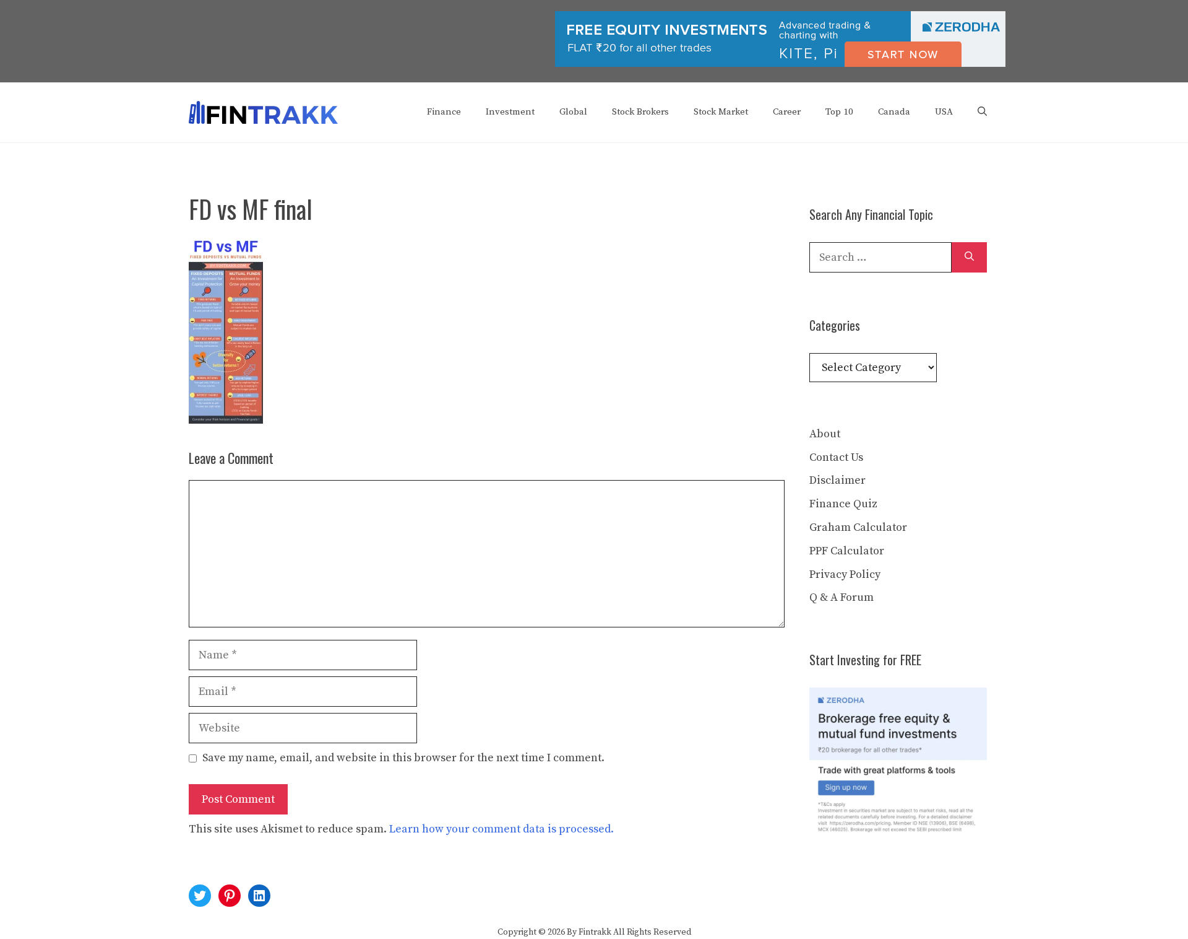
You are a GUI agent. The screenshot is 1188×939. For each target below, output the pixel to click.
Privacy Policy (844, 574)
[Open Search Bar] (982, 112)
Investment (510, 112)
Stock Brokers (640, 112)
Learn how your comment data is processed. (501, 829)
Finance (444, 112)
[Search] (969, 257)
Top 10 (839, 112)
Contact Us (836, 457)
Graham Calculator (858, 527)
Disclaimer (837, 480)
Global (573, 112)
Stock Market (721, 112)
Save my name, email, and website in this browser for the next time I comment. (403, 758)
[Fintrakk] (263, 112)
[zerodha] (780, 64)
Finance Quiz (843, 504)
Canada (894, 112)
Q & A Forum (841, 597)
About (824, 434)
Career (787, 112)
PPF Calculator (846, 551)
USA (944, 112)
